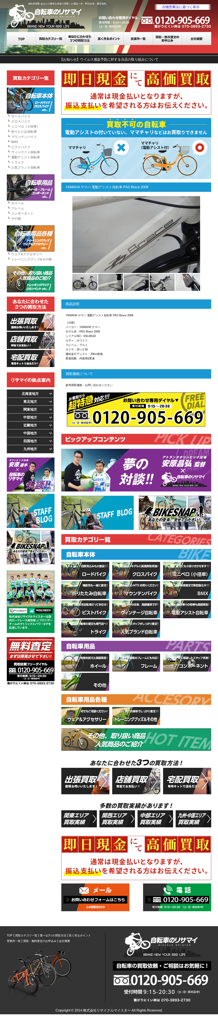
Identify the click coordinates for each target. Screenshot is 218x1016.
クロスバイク (20, 121)
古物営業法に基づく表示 (180, 7)
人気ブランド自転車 (25, 167)
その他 (16, 218)
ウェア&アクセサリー (26, 254)
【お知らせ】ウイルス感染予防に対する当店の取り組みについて (109, 59)
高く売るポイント (109, 38)
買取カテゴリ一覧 (50, 38)
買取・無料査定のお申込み (167, 38)
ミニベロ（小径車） (25, 126)
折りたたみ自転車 (24, 131)
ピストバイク (20, 147)
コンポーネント (22, 213)
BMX (14, 142)
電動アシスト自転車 (25, 157)
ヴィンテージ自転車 (25, 152)
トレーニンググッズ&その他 (31, 259)
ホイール (17, 203)
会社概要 (196, 38)
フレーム (17, 208)
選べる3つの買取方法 (80, 38)
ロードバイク (20, 116)
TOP (21, 38)
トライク (17, 162)
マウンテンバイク (24, 136)
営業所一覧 (138, 38)
